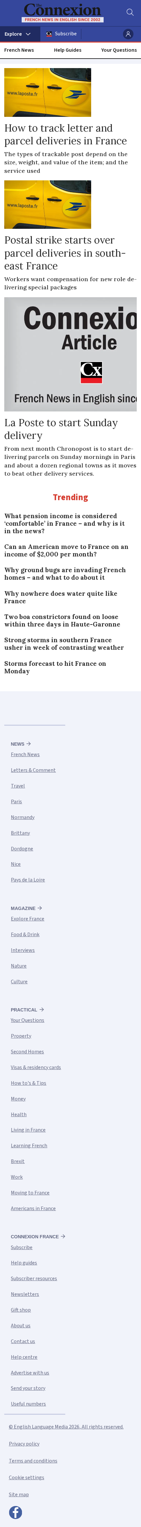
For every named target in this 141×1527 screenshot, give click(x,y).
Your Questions (119, 50)
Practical (24, 1009)
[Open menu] (20, 34)
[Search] (129, 13)
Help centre (24, 1357)
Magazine (23, 908)
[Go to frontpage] (67, 13)
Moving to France (30, 1192)
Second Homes (27, 1051)
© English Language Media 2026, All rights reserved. (66, 1426)
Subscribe (66, 33)
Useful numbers (28, 1404)
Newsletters (25, 1294)
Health (19, 1114)
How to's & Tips (28, 1083)
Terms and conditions (33, 1460)
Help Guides (67, 50)
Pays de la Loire (28, 879)
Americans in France (33, 1208)
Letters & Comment (33, 770)
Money (18, 1098)
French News (19, 50)
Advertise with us (30, 1372)
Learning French (29, 1145)
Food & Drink (25, 934)
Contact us (23, 1341)
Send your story (28, 1388)
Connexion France (35, 1236)
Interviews (23, 950)
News (17, 744)
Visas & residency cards (36, 1067)
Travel (18, 786)
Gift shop (21, 1310)
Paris (16, 801)
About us (20, 1325)
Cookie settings (26, 1477)
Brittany (20, 833)
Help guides (24, 1262)
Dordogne (22, 848)
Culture (19, 981)
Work (17, 1177)
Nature (19, 966)
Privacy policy (24, 1443)
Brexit (18, 1161)
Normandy (22, 817)
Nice (16, 864)
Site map (19, 1494)
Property (21, 1036)
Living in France (28, 1130)
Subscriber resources (34, 1278)
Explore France (27, 918)
